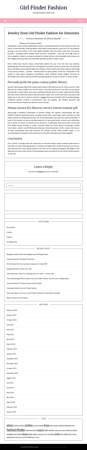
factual (73, 425)
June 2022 (10, 330)
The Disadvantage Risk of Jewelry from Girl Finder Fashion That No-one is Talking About (38, 278)
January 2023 (11, 315)
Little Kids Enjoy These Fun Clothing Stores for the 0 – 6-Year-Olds (30, 274)
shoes (25, 434)
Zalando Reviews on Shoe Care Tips (19, 269)
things (61, 434)
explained (61, 425)
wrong (37, 437)
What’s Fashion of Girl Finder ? (17, 298)
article (15, 425)
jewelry (41, 430)
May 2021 (10, 392)
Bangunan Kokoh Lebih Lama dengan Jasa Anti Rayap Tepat (27, 254)
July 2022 (10, 325)
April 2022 (10, 339)
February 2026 (12, 310)
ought (59, 430)
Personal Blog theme (59, 447)
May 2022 (10, 334)
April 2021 (10, 397)
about (10, 425)
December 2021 (12, 359)
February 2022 (12, 349)
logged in (41, 171)
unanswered (10, 437)
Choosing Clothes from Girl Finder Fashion (22, 288)
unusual (23, 437)
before (22, 425)
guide (27, 430)
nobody (56, 430)
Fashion (9, 237)
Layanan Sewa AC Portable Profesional (20, 259)
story (46, 434)
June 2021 (10, 388)
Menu (80, 21)
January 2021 (11, 412)
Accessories (11, 227)
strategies (51, 434)
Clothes (9, 232)
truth (70, 434)
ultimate (74, 434)
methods (51, 430)
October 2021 (12, 368)
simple (30, 434)
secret (19, 434)
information (33, 430)
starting (35, 434)
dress (46, 425)
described (36, 425)
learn (46, 430)
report (75, 430)
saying (15, 434)
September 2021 (12, 373)
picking (64, 430)
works (33, 437)
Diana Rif (57, 38)
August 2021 (11, 378)
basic (18, 425)
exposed (67, 425)
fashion (12, 429)
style (57, 434)
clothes (29, 425)
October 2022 (12, 320)
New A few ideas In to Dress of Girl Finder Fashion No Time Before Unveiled (33, 293)
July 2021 (10, 383)
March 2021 (11, 402)
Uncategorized (12, 242)
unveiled (29, 437)
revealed (10, 434)
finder (21, 429)
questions (69, 430)
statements (41, 434)
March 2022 (11, 344)
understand (17, 437)
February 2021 (12, 407)
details (41, 425)
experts (56, 425)
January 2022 (11, 354)
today (66, 434)
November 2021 (12, 363)
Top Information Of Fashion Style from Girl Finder (24, 283)
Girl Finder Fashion (43, 7)
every (51, 425)
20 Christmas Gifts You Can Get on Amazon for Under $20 (27, 264)
